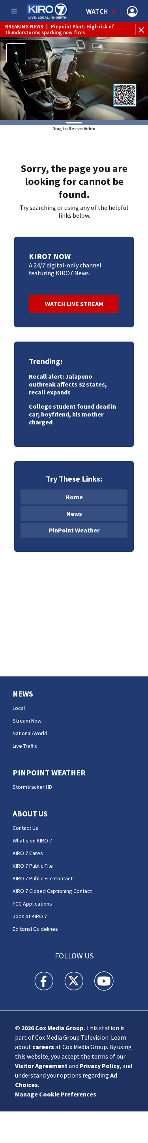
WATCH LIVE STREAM (74, 304)
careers (43, 1047)
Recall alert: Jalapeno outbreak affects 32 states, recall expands (68, 384)
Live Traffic (25, 745)
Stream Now (27, 720)
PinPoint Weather (74, 530)
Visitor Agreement (41, 1066)
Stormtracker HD (32, 786)
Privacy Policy (100, 1066)
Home (74, 497)
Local (19, 708)
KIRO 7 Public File (33, 865)
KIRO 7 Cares (28, 853)
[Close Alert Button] (142, 29)
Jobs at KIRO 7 (30, 916)
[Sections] (14, 11)
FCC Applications (32, 903)
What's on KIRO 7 (32, 840)
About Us (30, 813)
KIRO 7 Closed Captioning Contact (52, 891)
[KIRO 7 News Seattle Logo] (47, 11)
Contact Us (25, 827)
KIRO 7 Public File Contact (43, 878)
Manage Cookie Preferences (55, 1094)
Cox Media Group (59, 1028)
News (74, 513)
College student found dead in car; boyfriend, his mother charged (72, 414)
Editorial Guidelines (35, 928)
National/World (30, 733)
